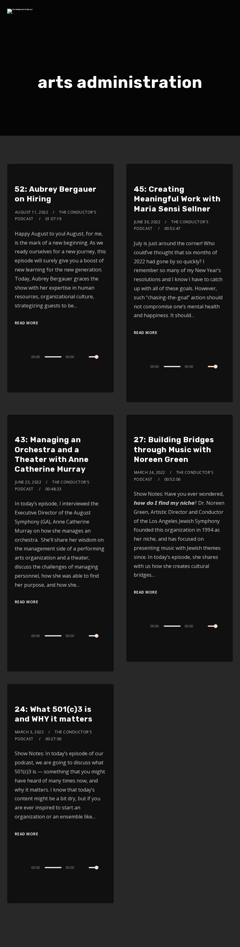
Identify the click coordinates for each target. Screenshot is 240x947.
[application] (60, 356)
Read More (26, 323)
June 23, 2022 (28, 482)
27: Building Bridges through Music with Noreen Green (174, 449)
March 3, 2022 (29, 732)
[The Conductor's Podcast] (19, 11)
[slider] (97, 361)
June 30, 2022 (147, 222)
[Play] (15, 356)
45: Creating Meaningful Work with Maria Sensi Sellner (177, 199)
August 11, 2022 (31, 212)
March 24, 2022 (149, 472)
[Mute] (84, 357)
